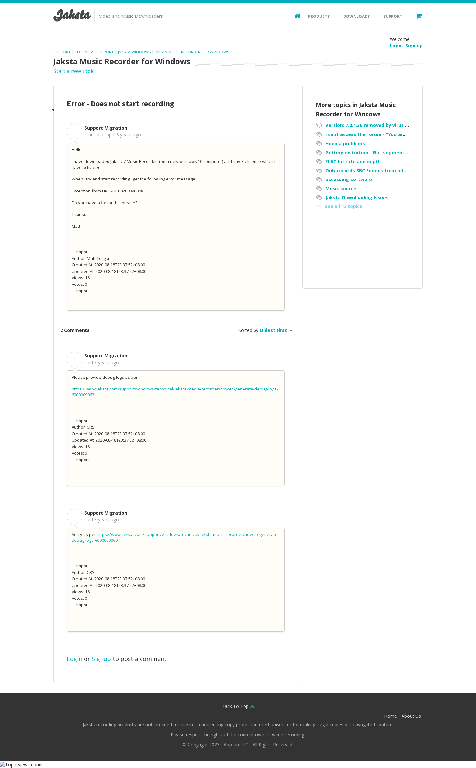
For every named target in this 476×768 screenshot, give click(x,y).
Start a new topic (73, 71)
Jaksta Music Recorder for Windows (192, 52)
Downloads (356, 16)
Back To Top (235, 706)
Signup (101, 659)
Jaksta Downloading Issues (357, 197)
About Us (411, 716)
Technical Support (94, 52)
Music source (340, 188)
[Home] (294, 15)
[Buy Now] (416, 15)
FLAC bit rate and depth (353, 161)
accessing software (348, 179)
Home (390, 716)
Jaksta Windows (134, 52)
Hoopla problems (345, 143)
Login (74, 659)
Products (319, 16)
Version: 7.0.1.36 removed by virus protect (374, 125)
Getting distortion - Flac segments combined (378, 152)
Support (392, 16)
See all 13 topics (343, 206)
